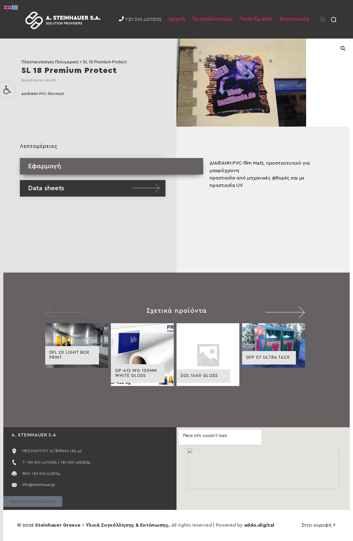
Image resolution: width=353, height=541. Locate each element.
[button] (7, 90)
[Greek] (14, 7)
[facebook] (322, 19)
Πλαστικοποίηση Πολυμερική (49, 61)
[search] (333, 19)
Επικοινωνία (294, 19)
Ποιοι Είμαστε (256, 19)
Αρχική (177, 19)
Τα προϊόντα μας (212, 19)
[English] (7, 7)
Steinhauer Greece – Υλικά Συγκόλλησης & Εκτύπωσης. (102, 525)
